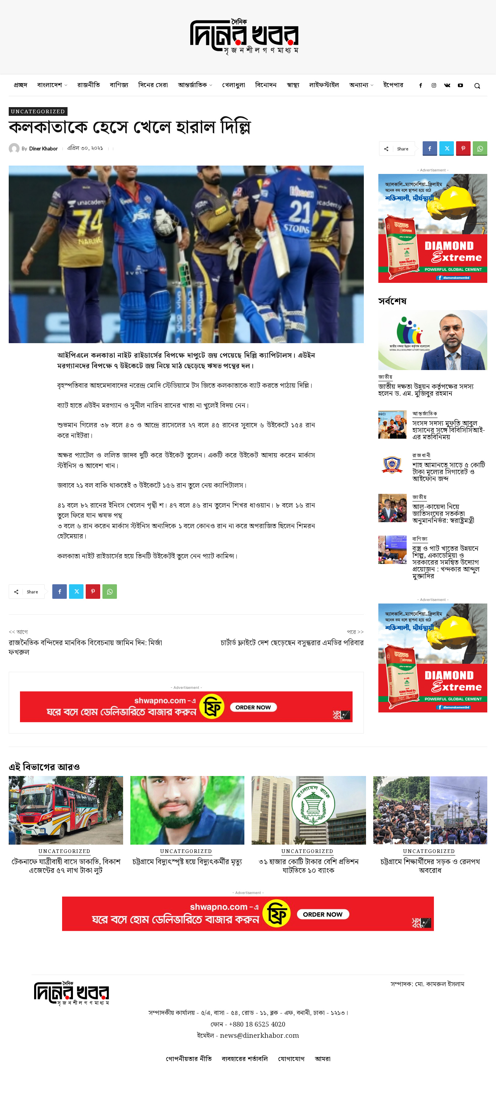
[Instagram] (433, 85)
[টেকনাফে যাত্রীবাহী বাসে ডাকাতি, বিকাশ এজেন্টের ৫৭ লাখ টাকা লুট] (66, 810)
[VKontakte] (447, 85)
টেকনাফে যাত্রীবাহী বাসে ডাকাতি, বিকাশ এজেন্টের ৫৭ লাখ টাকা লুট (66, 866)
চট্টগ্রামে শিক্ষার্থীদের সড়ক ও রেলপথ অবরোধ (430, 866)
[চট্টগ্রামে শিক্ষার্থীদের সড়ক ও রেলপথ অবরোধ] (430, 810)
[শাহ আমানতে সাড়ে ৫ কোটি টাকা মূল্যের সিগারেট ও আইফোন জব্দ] (392, 466)
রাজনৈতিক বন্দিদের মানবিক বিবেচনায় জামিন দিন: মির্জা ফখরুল (85, 647)
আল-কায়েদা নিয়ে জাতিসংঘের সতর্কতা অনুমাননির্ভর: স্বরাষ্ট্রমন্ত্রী (443, 514)
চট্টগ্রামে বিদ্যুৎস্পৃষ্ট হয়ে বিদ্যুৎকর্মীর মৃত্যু (187, 862)
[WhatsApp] (480, 148)
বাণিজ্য (420, 539)
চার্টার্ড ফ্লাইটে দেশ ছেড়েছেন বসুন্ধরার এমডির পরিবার (292, 643)
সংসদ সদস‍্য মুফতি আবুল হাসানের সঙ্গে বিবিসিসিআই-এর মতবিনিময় (448, 430)
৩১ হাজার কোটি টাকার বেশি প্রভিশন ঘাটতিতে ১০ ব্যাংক (309, 866)
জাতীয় (385, 377)
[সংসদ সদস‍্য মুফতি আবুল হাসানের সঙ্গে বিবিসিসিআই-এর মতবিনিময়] (392, 424)
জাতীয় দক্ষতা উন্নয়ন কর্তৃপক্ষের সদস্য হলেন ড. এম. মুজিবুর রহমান (425, 390)
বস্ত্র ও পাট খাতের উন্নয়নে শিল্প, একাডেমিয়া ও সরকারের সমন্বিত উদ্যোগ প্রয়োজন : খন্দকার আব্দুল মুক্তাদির (446, 562)
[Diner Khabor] (15, 148)
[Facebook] (420, 85)
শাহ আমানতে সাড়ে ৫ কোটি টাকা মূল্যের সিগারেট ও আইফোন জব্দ (448, 472)
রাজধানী (421, 456)
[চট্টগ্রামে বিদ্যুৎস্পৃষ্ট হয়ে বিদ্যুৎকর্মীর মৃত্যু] (187, 810)
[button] (477, 86)
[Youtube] (460, 85)
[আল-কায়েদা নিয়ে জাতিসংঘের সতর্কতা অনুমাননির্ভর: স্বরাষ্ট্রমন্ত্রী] (392, 508)
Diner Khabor (43, 148)
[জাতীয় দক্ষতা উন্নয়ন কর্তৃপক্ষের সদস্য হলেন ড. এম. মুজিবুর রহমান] (432, 340)
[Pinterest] (463, 148)
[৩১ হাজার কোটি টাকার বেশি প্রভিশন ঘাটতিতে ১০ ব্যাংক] (309, 810)
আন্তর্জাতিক (425, 414)
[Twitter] (446, 148)
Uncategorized (38, 111)
